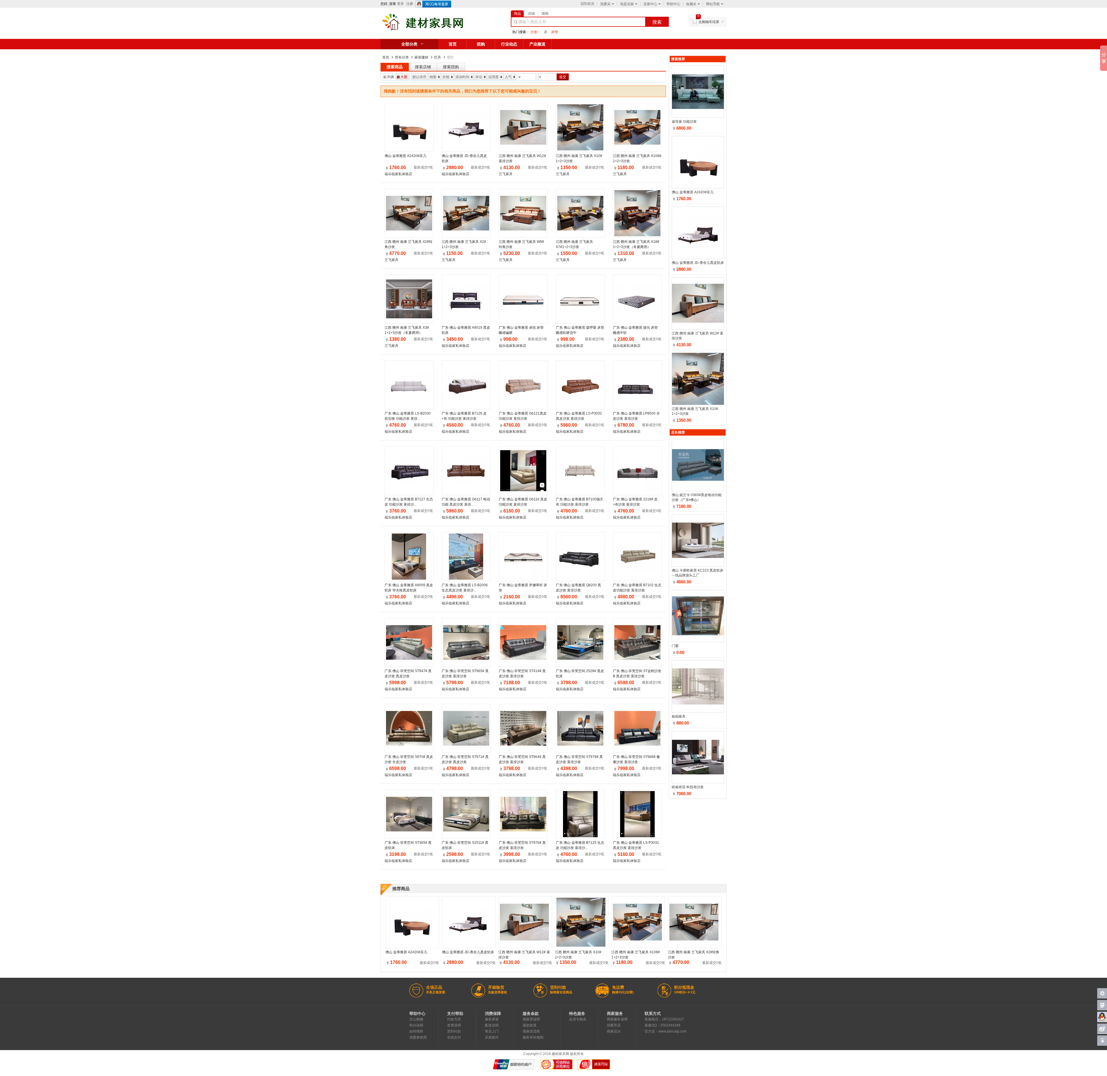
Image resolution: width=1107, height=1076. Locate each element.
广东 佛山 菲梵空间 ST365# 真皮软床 (408, 845)
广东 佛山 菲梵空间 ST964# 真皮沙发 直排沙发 (522, 759)
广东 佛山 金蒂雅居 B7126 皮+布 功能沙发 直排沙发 (464, 416)
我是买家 (627, 4)
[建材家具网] (431, 30)
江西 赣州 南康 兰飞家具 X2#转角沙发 (408, 244)
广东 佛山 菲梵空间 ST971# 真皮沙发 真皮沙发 (465, 759)
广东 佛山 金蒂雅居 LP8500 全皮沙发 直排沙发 (636, 416)
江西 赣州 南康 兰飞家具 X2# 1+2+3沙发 (464, 244)
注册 (409, 4)
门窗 (675, 646)
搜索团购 (451, 67)
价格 (446, 77)
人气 (508, 77)
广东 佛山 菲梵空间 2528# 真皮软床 (580, 673)
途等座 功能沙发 (684, 122)
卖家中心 (650, 4)
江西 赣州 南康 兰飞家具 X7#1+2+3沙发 (574, 244)
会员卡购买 (577, 1019)
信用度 (493, 77)
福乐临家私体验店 (398, 174)
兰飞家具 (506, 174)
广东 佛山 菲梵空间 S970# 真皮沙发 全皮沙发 (409, 759)
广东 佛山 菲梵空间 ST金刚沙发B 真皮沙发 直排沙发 (637, 673)
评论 (478, 77)
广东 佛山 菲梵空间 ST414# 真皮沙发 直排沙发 (522, 673)
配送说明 (492, 1025)
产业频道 (537, 44)
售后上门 (492, 1031)
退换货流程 (531, 1031)
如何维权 (416, 1031)
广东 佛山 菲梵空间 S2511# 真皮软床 (465, 845)
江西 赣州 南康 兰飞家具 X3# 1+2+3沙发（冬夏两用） (407, 330)
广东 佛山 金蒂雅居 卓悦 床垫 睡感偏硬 (521, 330)
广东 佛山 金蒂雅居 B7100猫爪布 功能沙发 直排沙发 (579, 501)
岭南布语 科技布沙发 (688, 787)
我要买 (605, 4)
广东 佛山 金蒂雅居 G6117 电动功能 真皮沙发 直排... (466, 501)
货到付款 (454, 1031)
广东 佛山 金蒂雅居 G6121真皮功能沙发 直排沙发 (523, 416)
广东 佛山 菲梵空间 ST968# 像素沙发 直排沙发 (636, 759)
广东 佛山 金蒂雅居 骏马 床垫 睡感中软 (635, 330)
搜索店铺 (423, 67)
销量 (433, 77)
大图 (403, 77)
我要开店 (614, 1025)
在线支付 (454, 1037)
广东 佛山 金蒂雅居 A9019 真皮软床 (466, 330)
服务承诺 (492, 1019)
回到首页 (587, 4)
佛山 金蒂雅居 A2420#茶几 (405, 156)
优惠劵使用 (418, 1037)
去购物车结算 (709, 22)
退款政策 (529, 1025)
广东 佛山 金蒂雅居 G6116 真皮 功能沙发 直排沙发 (523, 501)
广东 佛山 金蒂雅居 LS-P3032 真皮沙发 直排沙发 (579, 416)
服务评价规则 (533, 1037)
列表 (390, 77)
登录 (400, 4)
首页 (453, 44)
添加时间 (462, 77)
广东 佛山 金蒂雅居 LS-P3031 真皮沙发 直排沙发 (636, 845)
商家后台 (614, 1031)
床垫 (554, 32)
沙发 (533, 32)
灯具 (437, 57)
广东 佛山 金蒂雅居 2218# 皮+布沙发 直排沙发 (635, 501)
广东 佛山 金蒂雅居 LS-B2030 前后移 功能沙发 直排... (408, 416)
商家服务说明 (617, 1019)
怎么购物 (416, 1019)
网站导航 (713, 4)
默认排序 (419, 77)
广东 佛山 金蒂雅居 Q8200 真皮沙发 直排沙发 (578, 587)
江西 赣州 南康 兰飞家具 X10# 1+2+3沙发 (579, 158)
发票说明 (454, 1025)
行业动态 (509, 44)
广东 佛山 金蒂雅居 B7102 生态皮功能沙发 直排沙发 (637, 587)
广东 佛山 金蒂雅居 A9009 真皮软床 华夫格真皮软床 (409, 587)
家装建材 (421, 57)
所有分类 (402, 57)
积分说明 (416, 1025)
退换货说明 (531, 1019)
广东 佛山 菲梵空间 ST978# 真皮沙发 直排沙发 (579, 759)
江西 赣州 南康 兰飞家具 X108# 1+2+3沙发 (637, 158)
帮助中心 (673, 4)
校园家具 (679, 716)
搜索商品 (395, 67)
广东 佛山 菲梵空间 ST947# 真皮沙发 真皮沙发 (408, 673)
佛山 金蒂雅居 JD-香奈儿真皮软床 (464, 158)
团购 (481, 44)
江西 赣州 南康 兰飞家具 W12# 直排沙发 (522, 158)
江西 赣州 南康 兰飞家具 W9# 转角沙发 (521, 244)
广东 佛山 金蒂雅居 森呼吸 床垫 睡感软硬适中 (580, 330)
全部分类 (409, 44)
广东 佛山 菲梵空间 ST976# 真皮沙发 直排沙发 (522, 845)
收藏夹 (691, 4)
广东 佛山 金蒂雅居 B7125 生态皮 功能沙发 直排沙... (580, 845)
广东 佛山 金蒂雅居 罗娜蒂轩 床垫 (523, 587)
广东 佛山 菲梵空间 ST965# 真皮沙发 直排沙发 (465, 673)
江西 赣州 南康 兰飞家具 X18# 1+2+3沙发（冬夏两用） (636, 244)
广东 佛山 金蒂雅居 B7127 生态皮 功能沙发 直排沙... (409, 501)
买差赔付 (492, 1037)
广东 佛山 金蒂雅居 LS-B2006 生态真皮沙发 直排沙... (465, 587)
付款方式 (454, 1019)
